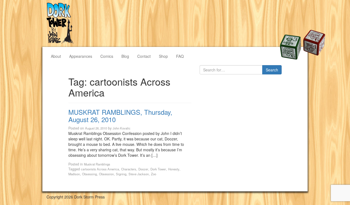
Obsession (106, 174)
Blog (125, 56)
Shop (163, 56)
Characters (128, 169)
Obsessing (89, 174)
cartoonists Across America (100, 169)
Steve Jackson (139, 174)
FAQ (180, 56)
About (56, 56)
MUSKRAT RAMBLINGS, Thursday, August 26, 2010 (120, 115)
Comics (106, 56)
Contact (144, 56)
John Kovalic (121, 128)
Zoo (153, 174)
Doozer (143, 169)
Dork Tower (158, 169)
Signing (121, 174)
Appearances (80, 56)
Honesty (173, 169)
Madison (74, 174)
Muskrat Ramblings (97, 164)
